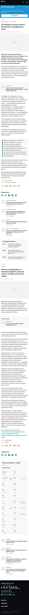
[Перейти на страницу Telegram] (18, 588)
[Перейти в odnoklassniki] (16, 195)
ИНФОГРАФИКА (14, 15)
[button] (2, 195)
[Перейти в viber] (9, 195)
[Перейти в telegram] (2, 195)
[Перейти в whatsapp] (6, 195)
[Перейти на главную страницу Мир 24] (3, 2)
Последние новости (8, 241)
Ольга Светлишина (8, 440)
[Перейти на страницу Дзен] (12, 588)
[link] (8, 85)
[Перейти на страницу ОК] (7, 588)
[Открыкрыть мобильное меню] (27, 2)
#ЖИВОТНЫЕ (3, 266)
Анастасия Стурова (8, 180)
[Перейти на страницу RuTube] (15, 588)
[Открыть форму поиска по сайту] (23, 2)
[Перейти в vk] (12, 195)
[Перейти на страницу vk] (2, 587)
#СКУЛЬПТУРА (13, 21)
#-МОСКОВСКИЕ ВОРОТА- (5, 21)
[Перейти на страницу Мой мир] (10, 588)
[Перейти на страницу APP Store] (12, 595)
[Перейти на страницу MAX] (5, 588)
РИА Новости (14, 312)
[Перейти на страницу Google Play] (4, 595)
